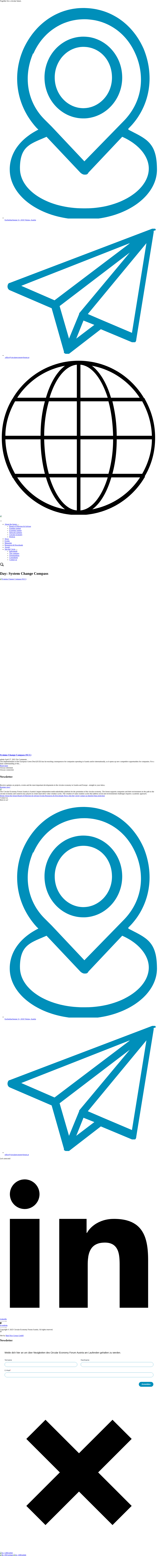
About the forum (11, 524)
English (10, 1553)
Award (8, 547)
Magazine (8, 543)
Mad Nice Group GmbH (15, 1336)
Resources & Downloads (14, 545)
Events (7, 541)
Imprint (91, 796)
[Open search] (2, 564)
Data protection (99, 796)
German (10, 1555)
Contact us (84, 796)
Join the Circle (10, 549)
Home (2, 796)
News (7, 539)
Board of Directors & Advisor (28, 796)
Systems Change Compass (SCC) (15, 755)
